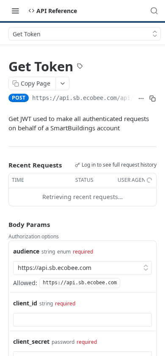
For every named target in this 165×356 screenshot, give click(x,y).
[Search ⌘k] (154, 10)
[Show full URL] (141, 99)
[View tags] (80, 67)
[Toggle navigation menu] (15, 10)
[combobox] (82, 319)
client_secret (31, 341)
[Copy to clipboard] (152, 99)
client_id (25, 303)
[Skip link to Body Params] (2, 224)
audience (26, 251)
